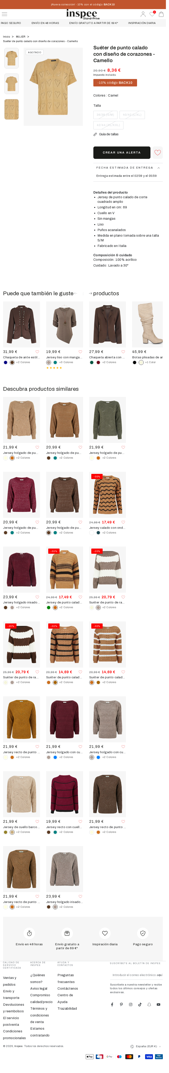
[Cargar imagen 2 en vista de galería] (12, 84)
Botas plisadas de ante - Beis (150, 357)
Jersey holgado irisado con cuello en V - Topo (64, 902)
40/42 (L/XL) (132, 116)
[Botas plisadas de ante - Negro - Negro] (134, 362)
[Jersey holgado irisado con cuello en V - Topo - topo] (12, 607)
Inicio (7, 36)
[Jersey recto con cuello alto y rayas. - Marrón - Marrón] (48, 832)
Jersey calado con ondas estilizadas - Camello (107, 527)
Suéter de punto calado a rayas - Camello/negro (64, 677)
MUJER (21, 36)
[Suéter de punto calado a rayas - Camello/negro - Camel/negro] (98, 682)
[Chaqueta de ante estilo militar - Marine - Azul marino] (5, 362)
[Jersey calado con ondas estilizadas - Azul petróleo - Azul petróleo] (98, 532)
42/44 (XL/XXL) (108, 126)
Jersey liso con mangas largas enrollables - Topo (64, 357)
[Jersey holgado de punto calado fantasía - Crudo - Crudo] (5, 458)
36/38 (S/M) (105, 116)
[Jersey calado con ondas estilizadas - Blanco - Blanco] (91, 532)
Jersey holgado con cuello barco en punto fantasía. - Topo (107, 752)
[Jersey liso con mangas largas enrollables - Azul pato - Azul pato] (55, 362)
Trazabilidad (67, 1008)
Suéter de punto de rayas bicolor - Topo (107, 602)
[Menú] (4, 14)
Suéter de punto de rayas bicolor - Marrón (21, 677)
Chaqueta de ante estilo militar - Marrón (21, 357)
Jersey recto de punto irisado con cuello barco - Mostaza (21, 752)
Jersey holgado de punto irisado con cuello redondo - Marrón (64, 527)
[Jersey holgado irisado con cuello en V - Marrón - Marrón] (5, 607)
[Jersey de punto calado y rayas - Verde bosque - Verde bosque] (48, 607)
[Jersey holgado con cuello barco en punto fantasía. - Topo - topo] (48, 757)
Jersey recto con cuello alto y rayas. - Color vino (64, 827)
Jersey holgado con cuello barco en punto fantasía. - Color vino (64, 752)
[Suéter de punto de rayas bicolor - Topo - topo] (12, 682)
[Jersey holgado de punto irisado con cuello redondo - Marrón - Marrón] (48, 458)
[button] (158, 153)
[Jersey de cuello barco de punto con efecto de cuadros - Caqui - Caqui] (5, 832)
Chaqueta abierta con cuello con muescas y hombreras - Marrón (107, 357)
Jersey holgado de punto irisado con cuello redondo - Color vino (21, 527)
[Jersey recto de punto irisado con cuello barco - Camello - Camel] (12, 757)
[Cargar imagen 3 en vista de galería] (12, 109)
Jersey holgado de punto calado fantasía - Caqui (107, 452)
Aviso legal (38, 988)
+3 (66, 362)
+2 (23, 362)
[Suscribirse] (160, 975)
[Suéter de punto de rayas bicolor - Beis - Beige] (91, 607)
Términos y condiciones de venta (39, 1015)
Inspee (18, 1046)
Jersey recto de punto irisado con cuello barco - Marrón (107, 827)
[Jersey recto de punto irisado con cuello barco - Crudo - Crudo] (5, 757)
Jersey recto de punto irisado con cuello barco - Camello (21, 902)
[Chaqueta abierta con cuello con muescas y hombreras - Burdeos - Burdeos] (98, 362)
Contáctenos (68, 988)
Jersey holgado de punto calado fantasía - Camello (21, 452)
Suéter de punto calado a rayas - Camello (107, 677)
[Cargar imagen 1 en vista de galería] (12, 58)
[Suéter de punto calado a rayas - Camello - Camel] (48, 682)
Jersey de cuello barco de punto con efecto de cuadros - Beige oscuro (21, 827)
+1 (150, 362)
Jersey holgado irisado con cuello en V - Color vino (21, 602)
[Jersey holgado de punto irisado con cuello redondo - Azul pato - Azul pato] (55, 458)
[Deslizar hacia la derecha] (78, 92)
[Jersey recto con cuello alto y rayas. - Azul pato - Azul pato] (55, 832)
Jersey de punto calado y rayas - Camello (64, 602)
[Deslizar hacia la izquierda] (29, 92)
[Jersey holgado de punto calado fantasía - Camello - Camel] (98, 458)
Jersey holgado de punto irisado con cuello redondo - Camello (64, 452)
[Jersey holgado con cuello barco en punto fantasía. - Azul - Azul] (55, 757)
